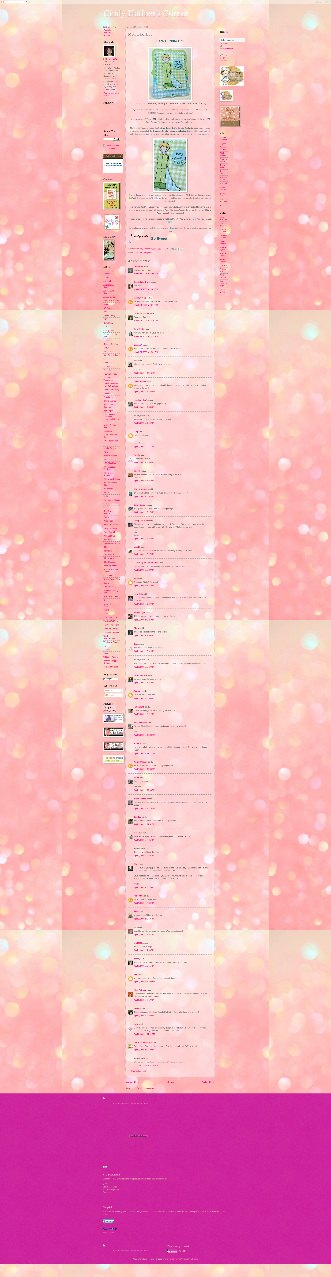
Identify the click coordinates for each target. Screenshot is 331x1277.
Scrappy (137, 691)
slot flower (107, 576)
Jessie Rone (222, 166)
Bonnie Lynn (139, 613)
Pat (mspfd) (139, 707)
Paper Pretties (109, 521)
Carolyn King (140, 298)
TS (104, 646)
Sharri (137, 628)
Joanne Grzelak (223, 172)
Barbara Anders (223, 148)
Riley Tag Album (110, 566)
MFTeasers (108, 489)
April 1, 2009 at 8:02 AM (144, 651)
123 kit (106, 277)
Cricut (105, 348)
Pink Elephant (109, 540)
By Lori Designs (110, 316)
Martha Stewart (109, 448)
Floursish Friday (110, 374)
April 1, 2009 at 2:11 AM (144, 447)
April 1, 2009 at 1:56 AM (144, 423)
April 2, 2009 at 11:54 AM (144, 1034)
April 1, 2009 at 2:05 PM (144, 840)
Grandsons (108, 397)
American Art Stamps (108, 292)
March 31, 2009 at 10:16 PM (146, 321)
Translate (229, 49)
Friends (106, 393)
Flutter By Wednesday (108, 379)
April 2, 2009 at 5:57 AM (144, 1000)
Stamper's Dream (110, 596)
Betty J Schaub (141, 799)
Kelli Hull (138, 833)
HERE (154, 119)
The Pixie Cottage (110, 629)
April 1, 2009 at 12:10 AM (144, 373)
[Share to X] (176, 249)
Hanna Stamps (109, 401)
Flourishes (107, 370)
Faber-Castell (109, 363)
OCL (105, 507)
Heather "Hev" (140, 400)
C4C (105, 319)
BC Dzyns (107, 308)
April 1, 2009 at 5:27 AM (144, 481)
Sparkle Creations (111, 587)
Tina (136, 644)
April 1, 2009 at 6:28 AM (144, 570)
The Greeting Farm (111, 625)
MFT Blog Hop (146, 252)
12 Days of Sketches (108, 272)
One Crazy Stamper (108, 512)
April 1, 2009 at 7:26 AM (144, 620)
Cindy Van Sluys (141, 521)
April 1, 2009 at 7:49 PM (144, 950)
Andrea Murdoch (223, 138)
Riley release (108, 558)
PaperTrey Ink (109, 532)
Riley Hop (107, 551)
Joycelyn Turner (223, 178)
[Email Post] (167, 249)
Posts (109, 690)
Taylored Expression (108, 605)
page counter (108, 1233)
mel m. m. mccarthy (143, 1043)
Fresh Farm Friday (111, 390)
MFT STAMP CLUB (111, 479)
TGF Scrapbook (110, 617)
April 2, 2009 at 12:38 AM (144, 982)
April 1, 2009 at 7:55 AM (144, 635)
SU (104, 600)
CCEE (106, 327)
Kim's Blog (199, 103)
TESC (106, 614)
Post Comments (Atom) (147, 1088)
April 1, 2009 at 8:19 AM (144, 667)
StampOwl (138, 266)
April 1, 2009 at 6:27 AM (144, 554)
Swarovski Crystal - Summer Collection (169, 131)
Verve (105, 653)
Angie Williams (140, 762)
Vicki (222, 205)
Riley (105, 547)
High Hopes (108, 411)
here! (194, 219)
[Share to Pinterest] (181, 249)
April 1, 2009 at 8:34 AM (144, 698)
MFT (136, 252)
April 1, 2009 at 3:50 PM (144, 856)
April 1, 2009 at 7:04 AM (144, 604)
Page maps (108, 517)
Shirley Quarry (223, 276)
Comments (111, 695)
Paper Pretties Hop (111, 525)
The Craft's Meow (110, 621)
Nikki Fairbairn (140, 990)
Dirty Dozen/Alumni (111, 355)
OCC (105, 504)
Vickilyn (137, 1009)
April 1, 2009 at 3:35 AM (144, 462)
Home (170, 1082)
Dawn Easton (140, 505)
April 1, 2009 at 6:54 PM (144, 935)
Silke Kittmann (223, 200)
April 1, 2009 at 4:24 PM (144, 887)
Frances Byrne (223, 160)
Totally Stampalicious (109, 637)
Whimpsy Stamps (111, 657)
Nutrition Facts (136, 1103)
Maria (136, 864)
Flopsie (106, 366)
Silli (135, 974)
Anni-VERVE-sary (111, 301)
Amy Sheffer (139, 329)
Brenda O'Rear (223, 230)
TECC (106, 610)
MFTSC (106, 492)
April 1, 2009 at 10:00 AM (144, 735)
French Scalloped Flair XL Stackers (110, 385)
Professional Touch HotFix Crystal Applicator (174, 128)
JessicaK (138, 345)
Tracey (137, 959)
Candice (137, 817)
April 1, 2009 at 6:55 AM (144, 586)
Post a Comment (138, 1071)
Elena (136, 912)
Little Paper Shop (110, 441)
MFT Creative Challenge (109, 468)
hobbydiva (138, 896)
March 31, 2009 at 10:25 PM (146, 336)
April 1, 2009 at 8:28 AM (144, 683)
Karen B (137, 744)
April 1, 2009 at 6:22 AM (144, 539)
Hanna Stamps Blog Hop (109, 406)
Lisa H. (137, 547)
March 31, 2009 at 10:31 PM (146, 352)
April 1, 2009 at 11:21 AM (144, 753)
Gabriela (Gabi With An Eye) (146, 563)
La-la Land (107, 431)
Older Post (208, 1082)
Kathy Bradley (223, 260)
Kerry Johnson (140, 675)
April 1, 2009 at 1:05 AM (144, 407)
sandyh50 (138, 594)
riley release (108, 554)
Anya (105, 304)
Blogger (194, 1259)
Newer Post (132, 1082)
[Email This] (172, 249)
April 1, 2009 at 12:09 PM (144, 790)
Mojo (105, 496)
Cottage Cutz (109, 340)
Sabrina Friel (223, 270)
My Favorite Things (140, 110)
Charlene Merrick (223, 236)
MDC (105, 452)
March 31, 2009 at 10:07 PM (146, 289)
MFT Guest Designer (108, 474)
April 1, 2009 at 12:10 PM (144, 809)
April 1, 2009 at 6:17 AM (144, 512)
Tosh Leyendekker (223, 283)
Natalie (137, 455)
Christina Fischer (141, 313)
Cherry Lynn (108, 330)
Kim (136, 578)
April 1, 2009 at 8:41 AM (144, 714)
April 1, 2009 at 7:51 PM (144, 966)
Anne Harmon (223, 218)
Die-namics (108, 352)
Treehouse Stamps (111, 642)
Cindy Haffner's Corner (145, 13)
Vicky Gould (222, 291)
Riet (136, 361)
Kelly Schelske (140, 722)
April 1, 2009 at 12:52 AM (144, 392)
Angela (223, 143)
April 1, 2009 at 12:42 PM (144, 824)
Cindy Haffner (144, 249)
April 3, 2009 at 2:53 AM (144, 1050)
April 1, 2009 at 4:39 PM (144, 903)
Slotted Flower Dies (111, 579)
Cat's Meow (108, 323)
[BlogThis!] (174, 249)
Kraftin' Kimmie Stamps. (109, 426)
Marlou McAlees (141, 489)
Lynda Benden (223, 188)
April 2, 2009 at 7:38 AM (144, 1016)
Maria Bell (222, 194)
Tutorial (106, 650)
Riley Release (109, 562)
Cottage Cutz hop (110, 344)
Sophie (106, 583)
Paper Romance (110, 528)
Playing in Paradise (111, 543)
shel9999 (138, 943)
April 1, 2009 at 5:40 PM (144, 919)
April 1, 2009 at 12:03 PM (144, 769)
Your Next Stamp (110, 667)
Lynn (136, 1024)
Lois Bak (223, 266)
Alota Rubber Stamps (108, 286)
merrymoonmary (172, 1259)
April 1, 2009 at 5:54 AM (144, 496)
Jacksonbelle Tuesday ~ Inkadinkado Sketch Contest (111, 417)
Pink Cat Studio (109, 536)
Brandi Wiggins (223, 224)
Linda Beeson (140, 382)
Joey (136, 431)
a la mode (107, 281)
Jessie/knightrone (142, 282)
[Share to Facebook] (179, 249)
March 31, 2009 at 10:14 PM (146, 305)
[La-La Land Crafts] (232, 85)
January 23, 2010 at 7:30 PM (146, 1066)
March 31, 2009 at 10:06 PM (146, 274)
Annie (136, 778)
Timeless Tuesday (111, 632)
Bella (105, 312)
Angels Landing (109, 297)
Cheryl (137, 471)
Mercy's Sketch (110, 456)
